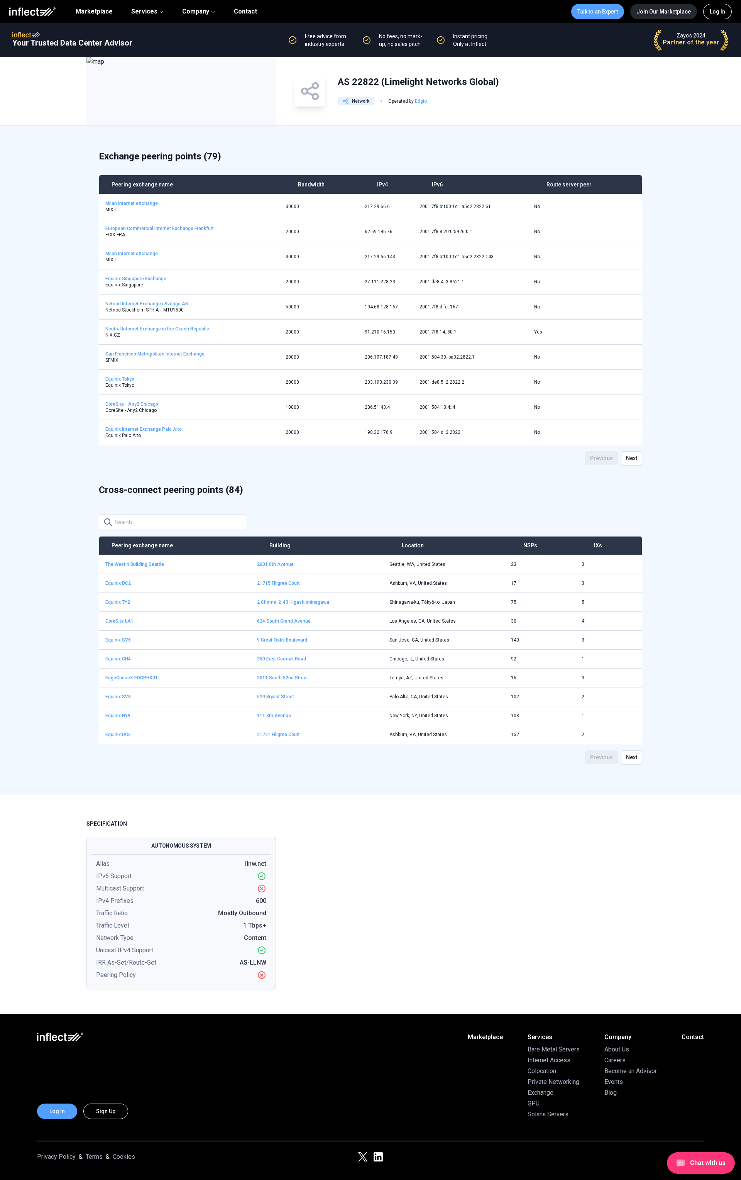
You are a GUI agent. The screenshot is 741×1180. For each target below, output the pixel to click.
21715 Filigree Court (278, 583)
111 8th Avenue (274, 715)
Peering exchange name (142, 184)
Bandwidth (311, 184)
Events (613, 1081)
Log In (717, 11)
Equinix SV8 (118, 696)
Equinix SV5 (118, 640)
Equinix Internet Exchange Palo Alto (143, 429)
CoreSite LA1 (119, 621)
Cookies (124, 1156)
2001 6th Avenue (275, 564)
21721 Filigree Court (278, 734)
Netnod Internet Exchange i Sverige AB (146, 303)
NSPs (530, 545)
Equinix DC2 (118, 583)
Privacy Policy (56, 1156)
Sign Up (105, 1111)
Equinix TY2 (117, 602)
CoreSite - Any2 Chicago (131, 404)
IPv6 (437, 184)
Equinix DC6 (118, 734)
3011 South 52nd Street (282, 678)
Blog (610, 1092)
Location (413, 545)
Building (280, 545)
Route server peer (569, 184)
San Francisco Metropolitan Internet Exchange (155, 354)
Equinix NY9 (117, 715)
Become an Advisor (630, 1071)
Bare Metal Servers (554, 1049)
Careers (615, 1060)
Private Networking (553, 1081)
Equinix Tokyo (119, 379)
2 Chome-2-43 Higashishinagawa (293, 602)
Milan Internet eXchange (131, 203)
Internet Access (549, 1060)
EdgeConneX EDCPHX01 (131, 678)
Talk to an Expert (597, 11)
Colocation (542, 1071)
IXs (598, 545)
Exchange (540, 1092)
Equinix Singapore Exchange (135, 278)
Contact (245, 11)
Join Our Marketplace (663, 11)
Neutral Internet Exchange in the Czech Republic (157, 329)
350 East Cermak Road (281, 659)
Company (195, 11)
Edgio (421, 101)
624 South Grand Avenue (284, 621)
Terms (94, 1156)
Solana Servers (548, 1114)
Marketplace (94, 11)
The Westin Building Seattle (134, 564)
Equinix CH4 (118, 659)
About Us (616, 1049)
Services (144, 11)
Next (631, 458)
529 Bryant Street (275, 696)
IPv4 (382, 184)
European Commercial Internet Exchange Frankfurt (159, 228)
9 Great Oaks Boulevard (282, 640)
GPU (534, 1103)
